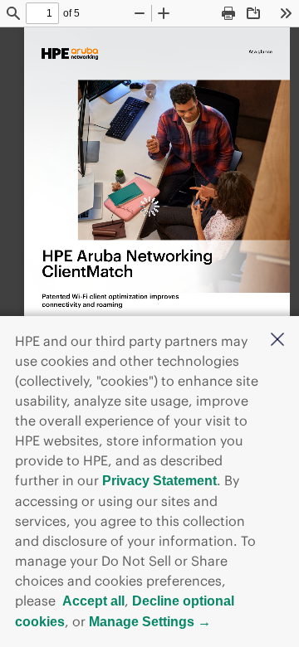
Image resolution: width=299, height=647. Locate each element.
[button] (277, 341)
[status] (42, 13)
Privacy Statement (159, 481)
